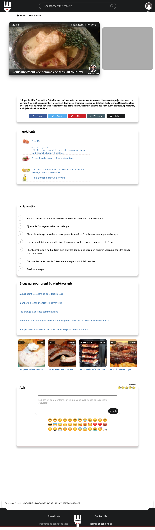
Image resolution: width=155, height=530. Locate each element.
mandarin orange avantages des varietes (41, 303)
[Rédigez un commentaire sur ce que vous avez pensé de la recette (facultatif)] (77, 405)
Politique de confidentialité (53, 524)
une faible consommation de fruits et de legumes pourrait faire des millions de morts (64, 320)
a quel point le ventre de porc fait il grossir (42, 294)
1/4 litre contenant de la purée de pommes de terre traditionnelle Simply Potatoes (58, 150)
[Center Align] (112, 4)
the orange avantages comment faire (39, 312)
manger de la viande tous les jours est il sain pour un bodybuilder (54, 329)
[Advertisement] (77, 88)
